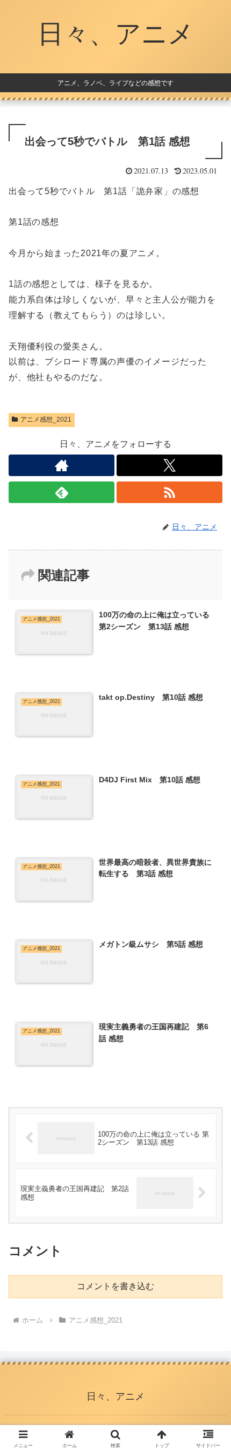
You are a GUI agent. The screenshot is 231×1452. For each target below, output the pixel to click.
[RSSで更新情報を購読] (169, 492)
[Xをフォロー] (169, 465)
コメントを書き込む (115, 1286)
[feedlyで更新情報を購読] (61, 492)
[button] (208, 1328)
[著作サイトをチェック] (61, 465)
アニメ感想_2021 (45, 419)
